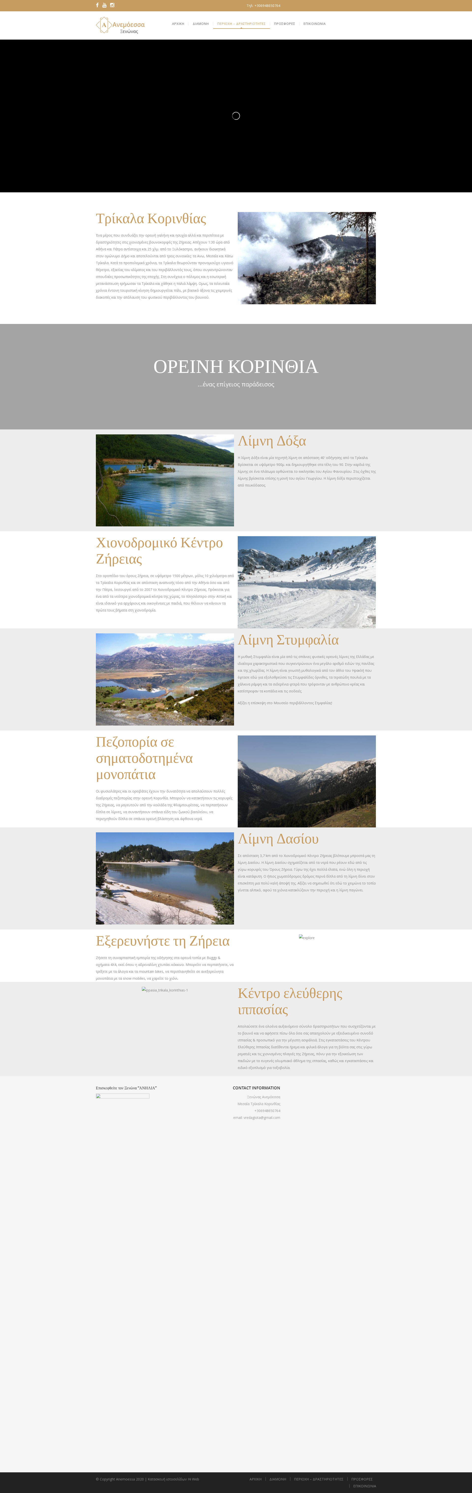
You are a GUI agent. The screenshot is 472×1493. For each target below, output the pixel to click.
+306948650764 (267, 1110)
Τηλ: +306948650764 (263, 5)
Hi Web (193, 1479)
